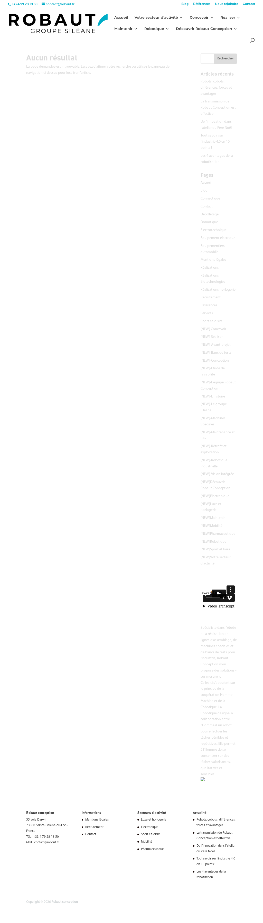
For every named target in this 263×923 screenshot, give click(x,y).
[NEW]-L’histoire (213, 396)
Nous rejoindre (226, 4)
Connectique (210, 199)
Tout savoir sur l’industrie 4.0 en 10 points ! (215, 142)
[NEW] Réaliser (212, 337)
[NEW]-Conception (215, 361)
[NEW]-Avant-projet (216, 345)
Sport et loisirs (211, 321)
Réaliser (227, 18)
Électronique (149, 827)
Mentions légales (213, 260)
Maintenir (123, 29)
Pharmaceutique (152, 849)
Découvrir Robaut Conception (204, 29)
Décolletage (210, 214)
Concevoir (199, 18)
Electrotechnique (214, 230)
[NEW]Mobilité (211, 526)
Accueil (121, 18)
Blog (185, 4)
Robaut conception (65, 902)
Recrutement (211, 297)
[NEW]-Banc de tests (216, 353)
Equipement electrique (218, 238)
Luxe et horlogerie (153, 819)
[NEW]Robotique (213, 542)
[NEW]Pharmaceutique (218, 534)
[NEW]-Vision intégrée (217, 474)
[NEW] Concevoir (213, 329)
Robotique (154, 29)
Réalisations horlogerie (218, 290)
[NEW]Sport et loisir (215, 549)
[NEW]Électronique (215, 496)
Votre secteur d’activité (156, 18)
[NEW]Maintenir (213, 518)
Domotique (209, 222)
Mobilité (146, 841)
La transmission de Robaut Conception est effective (218, 108)
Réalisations (210, 268)
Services (207, 313)
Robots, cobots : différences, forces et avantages (216, 88)
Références (201, 4)
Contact (249, 4)
